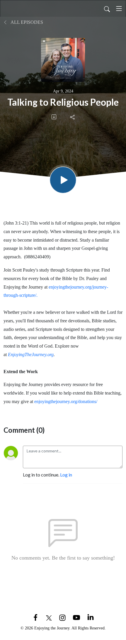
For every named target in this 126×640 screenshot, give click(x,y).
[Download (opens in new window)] (54, 117)
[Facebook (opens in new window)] (35, 617)
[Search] (107, 8)
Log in (66, 474)
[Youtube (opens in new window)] (76, 617)
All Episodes (26, 22)
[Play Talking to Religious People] (63, 180)
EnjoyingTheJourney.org (31, 354)
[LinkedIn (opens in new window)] (90, 617)
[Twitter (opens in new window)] (49, 617)
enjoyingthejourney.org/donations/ (65, 401)
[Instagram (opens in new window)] (62, 617)
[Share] (72, 117)
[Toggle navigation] (119, 8)
